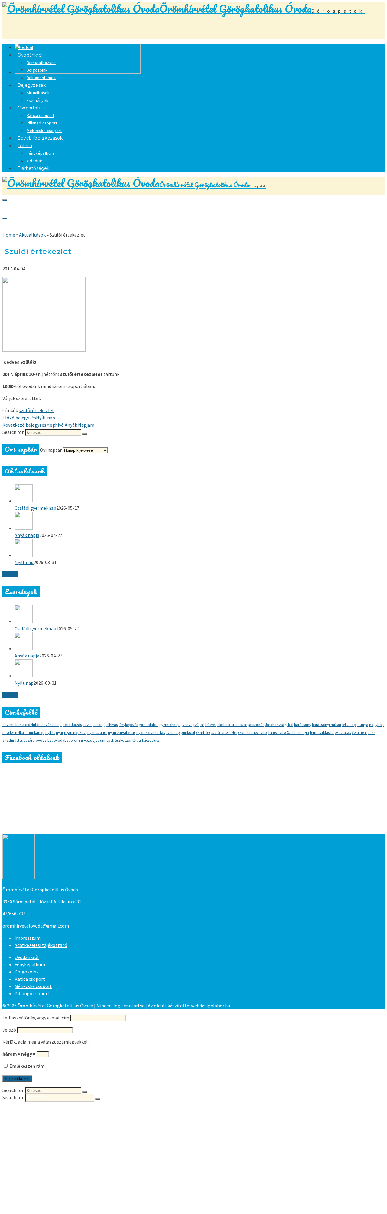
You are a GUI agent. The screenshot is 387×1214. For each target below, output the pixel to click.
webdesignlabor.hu (210, 1006)
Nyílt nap (24, 562)
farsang (99, 724)
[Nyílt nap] (200, 549)
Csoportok (29, 108)
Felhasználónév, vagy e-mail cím (35, 1018)
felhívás (112, 724)
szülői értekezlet (36, 410)
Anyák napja (27, 535)
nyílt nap (173, 732)
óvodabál (62, 740)
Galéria (25, 145)
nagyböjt (376, 724)
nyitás (50, 732)
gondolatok (148, 724)
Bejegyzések (32, 85)
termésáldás (320, 732)
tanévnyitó (258, 732)
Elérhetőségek (34, 168)
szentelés (203, 732)
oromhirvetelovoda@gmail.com (35, 926)
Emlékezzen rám (26, 1066)
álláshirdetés (12, 740)
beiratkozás (72, 724)
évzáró (29, 740)
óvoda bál (44, 740)
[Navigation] (4, 218)
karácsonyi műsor (326, 724)
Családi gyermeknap (35, 508)
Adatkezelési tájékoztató (41, 945)
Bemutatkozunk (41, 62)
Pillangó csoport (42, 123)
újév (96, 740)
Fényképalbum (40, 153)
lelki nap (349, 724)
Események (41, 1151)
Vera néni (359, 732)
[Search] (4, 200)
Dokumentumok (48, 1133)
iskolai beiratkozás (232, 724)
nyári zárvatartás (121, 732)
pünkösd (188, 732)
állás (371, 732)
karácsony (302, 724)
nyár (59, 732)
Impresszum (28, 938)
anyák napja (51, 724)
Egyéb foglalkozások (40, 138)
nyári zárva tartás (150, 732)
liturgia (362, 724)
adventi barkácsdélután (21, 724)
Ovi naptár (51, 450)
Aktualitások (38, 92)
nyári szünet (97, 732)
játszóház (256, 724)
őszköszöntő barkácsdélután (138, 740)
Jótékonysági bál (279, 724)
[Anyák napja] (200, 521)
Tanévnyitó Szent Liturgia (288, 732)
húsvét (210, 724)
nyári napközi (75, 732)
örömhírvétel (81, 740)
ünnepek (107, 740)
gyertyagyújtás (192, 724)
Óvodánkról (30, 55)
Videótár (37, 1200)
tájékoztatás (340, 732)
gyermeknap (169, 724)
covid (87, 724)
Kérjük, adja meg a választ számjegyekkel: (45, 1042)
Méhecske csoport (33, 986)
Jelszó (9, 1030)
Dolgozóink (37, 70)
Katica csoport (40, 115)
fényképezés (128, 724)
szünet (243, 732)
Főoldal (24, 1109)
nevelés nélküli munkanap (23, 732)
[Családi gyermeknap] (200, 494)
